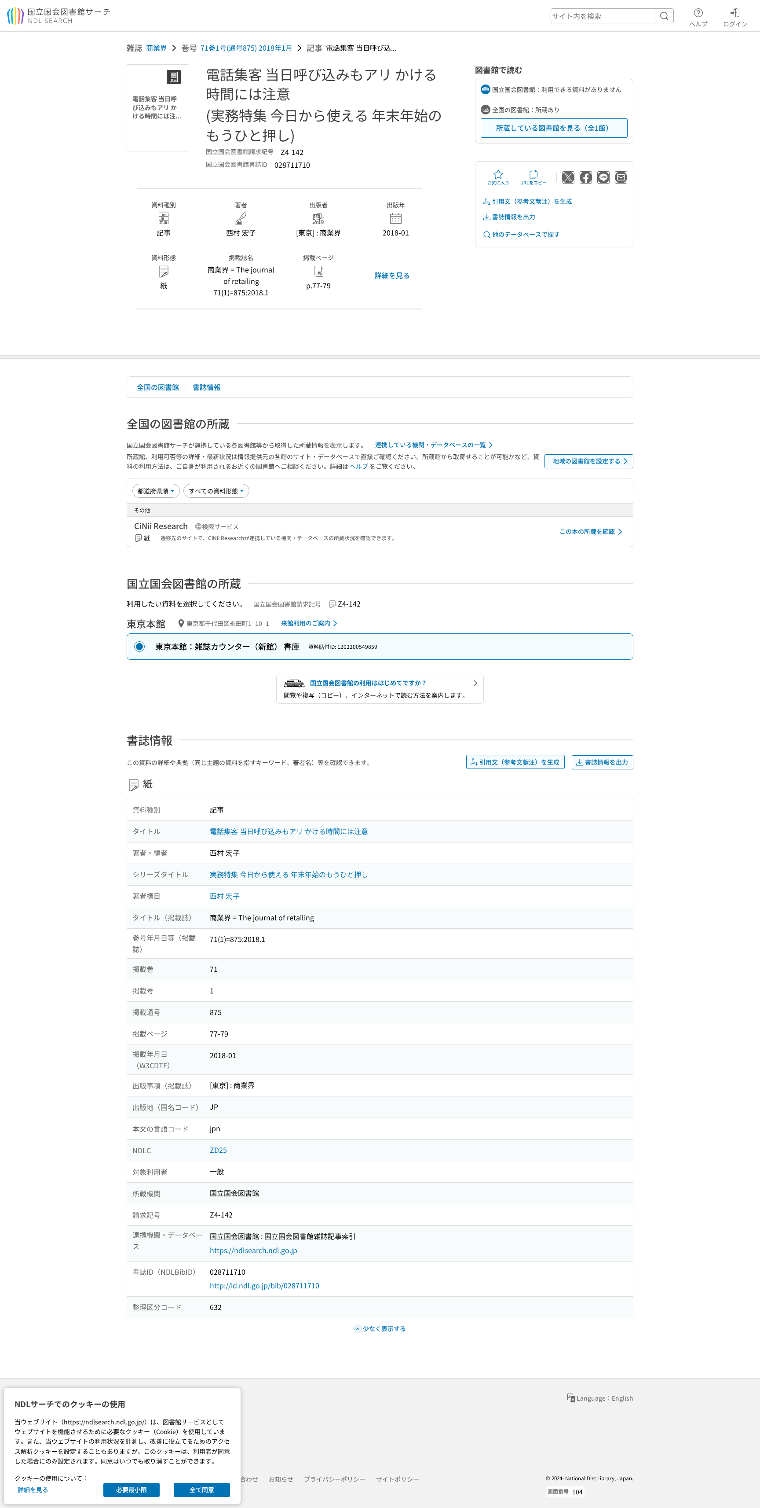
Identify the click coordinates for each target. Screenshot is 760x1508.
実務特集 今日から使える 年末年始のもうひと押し (289, 874)
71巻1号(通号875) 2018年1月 (246, 47)
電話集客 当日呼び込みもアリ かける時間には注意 (289, 831)
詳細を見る (392, 275)
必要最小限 (131, 1489)
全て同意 (202, 1489)
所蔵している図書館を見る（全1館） (554, 127)
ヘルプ (698, 23)
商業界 (156, 47)
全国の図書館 (158, 387)
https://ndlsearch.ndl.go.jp (253, 1250)
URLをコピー (533, 182)
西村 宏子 (225, 895)
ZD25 (218, 1149)
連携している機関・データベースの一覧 (430, 444)
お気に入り (498, 182)
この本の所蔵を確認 (587, 531)
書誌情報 (207, 387)
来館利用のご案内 (305, 622)
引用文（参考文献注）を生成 (532, 201)
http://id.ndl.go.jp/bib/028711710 (264, 1285)
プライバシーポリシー (334, 1479)
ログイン (735, 23)
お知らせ (281, 1479)
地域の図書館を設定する (587, 460)
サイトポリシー (397, 1479)
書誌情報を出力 (513, 216)
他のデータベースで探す (526, 234)
